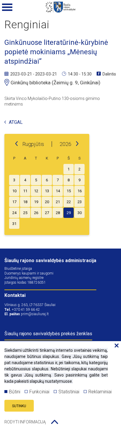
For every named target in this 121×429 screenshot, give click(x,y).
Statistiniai (68, 392)
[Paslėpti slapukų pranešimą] (115, 345)
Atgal (16, 122)
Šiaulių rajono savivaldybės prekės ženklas (48, 333)
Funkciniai (39, 392)
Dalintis (109, 74)
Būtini (14, 392)
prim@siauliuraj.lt (35, 314)
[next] (77, 144)
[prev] (16, 144)
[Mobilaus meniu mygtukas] (7, 7)
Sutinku (19, 406)
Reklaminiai (100, 392)
